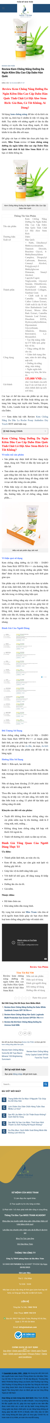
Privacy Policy (34, 1354)
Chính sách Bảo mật (21, 1351)
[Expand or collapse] (45, 431)
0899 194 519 (30, 1313)
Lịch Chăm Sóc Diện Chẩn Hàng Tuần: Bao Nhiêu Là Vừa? (26, 1107)
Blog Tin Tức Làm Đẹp (25, 1238)
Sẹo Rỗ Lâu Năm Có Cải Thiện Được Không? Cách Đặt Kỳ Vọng (27, 1115)
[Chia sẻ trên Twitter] (25, 1033)
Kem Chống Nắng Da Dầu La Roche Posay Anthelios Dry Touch (25, 420)
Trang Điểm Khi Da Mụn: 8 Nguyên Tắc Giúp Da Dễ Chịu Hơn (27, 1100)
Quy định (7, 1351)
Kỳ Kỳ (22, 83)
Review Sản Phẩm (8, 66)
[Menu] (3, 8)
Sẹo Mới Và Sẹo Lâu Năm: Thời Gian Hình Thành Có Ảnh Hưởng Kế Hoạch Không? (26, 1123)
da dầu (28, 746)
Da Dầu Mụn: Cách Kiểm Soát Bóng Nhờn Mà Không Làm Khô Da (27, 1131)
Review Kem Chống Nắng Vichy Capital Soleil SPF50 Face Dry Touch (36, 1054)
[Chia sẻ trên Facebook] (21, 1033)
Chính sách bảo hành (17, 1354)
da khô (45, 746)
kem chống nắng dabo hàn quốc (13, 1044)
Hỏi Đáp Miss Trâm (25, 1244)
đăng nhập (17, 1074)
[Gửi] (45, 1084)
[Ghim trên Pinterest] (29, 1033)
